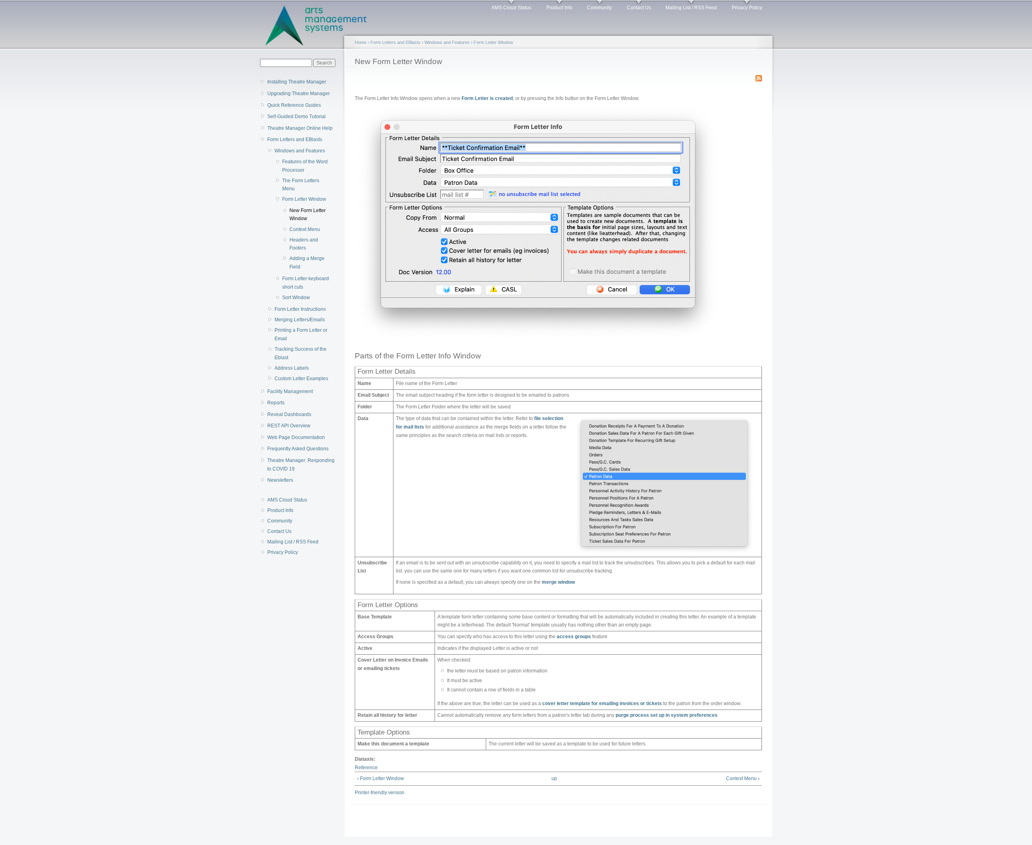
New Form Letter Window (307, 215)
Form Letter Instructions (300, 309)
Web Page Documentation (296, 437)
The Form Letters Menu (300, 185)
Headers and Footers (303, 244)
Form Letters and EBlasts (294, 139)
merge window (558, 582)
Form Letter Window (304, 199)
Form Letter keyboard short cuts (305, 283)
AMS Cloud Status (511, 7)
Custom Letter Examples (301, 378)
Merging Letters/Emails (300, 320)
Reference (366, 767)
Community (599, 7)
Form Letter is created (487, 98)
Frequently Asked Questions (298, 449)
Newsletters (280, 480)
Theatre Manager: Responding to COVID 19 (301, 465)
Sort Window (296, 297)
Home (360, 42)
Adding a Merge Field (307, 263)
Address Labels (292, 368)
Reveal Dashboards (289, 414)
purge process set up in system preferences (667, 715)
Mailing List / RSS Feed (691, 7)
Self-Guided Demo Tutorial (296, 116)
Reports (276, 403)
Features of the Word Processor (305, 166)
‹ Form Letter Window (380, 778)
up (554, 778)
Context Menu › (742, 778)
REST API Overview (288, 426)
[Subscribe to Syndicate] (758, 76)
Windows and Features (300, 151)
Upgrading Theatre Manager (298, 93)
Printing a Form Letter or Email (301, 334)
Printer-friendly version (379, 792)
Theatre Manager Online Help (300, 128)
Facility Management (290, 391)
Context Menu (304, 229)
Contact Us (639, 7)
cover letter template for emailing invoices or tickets (602, 703)
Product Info (559, 7)
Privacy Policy (747, 7)
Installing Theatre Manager (296, 82)
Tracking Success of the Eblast (301, 353)
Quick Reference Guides (294, 105)
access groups (574, 636)
